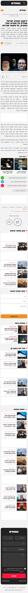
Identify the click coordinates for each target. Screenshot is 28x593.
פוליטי (21, 14)
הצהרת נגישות (22, 580)
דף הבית (25, 14)
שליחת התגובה (14, 316)
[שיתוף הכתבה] (2, 43)
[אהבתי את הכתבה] (18, 222)
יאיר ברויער (5, 587)
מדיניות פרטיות (5, 580)
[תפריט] (23, 3)
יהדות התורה (11, 207)
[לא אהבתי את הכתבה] (9, 222)
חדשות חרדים (18, 207)
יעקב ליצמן (5, 207)
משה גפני (24, 209)
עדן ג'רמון (17, 587)
